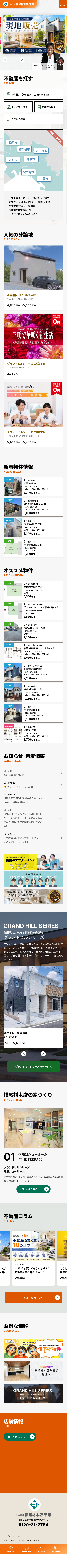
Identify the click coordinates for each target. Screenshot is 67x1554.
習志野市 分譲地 (41, 197)
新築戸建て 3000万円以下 (22, 201)
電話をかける (55, 1551)
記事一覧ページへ (33, 1297)
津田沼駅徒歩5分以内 (20, 209)
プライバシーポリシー (14, 1536)
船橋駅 (31, 205)
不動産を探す (11, 1551)
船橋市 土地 (44, 201)
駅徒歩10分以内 (17, 205)
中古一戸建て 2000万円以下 (23, 213)
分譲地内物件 (26, 1551)
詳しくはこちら (29, 1189)
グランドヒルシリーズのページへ (33, 1066)
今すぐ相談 (41, 1551)
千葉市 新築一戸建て (19, 197)
